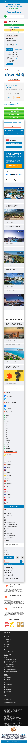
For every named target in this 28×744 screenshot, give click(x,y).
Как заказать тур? (11, 522)
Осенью (8, 550)
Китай (8, 480)
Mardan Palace (10, 290)
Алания (7, 415)
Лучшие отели (9, 701)
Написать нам (10, 537)
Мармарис (8, 434)
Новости (21, 133)
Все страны (15, 506)
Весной (7, 554)
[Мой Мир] (10, 174)
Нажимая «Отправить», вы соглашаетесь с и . (12, 103)
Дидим (7, 425)
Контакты (8, 677)
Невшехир (8, 436)
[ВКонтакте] (6, 174)
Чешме (7, 446)
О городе (21, 130)
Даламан (8, 423)
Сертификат (10, 49)
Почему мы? (9, 515)
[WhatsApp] (17, 174)
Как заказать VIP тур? (12, 524)
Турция (8, 500)
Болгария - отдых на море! (13, 344)
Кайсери (8, 428)
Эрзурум (8, 448)
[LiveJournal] (14, 174)
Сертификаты (18, 6)
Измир (7, 427)
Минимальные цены (10, 664)
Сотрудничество (11, 535)
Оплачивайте (7, 600)
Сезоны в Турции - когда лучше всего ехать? (12, 367)
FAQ (8, 528)
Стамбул (8, 440)
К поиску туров (15, 143)
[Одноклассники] (8, 174)
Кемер (7, 430)
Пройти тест (15, 30)
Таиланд (9, 494)
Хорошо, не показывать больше (14, 741)
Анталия (8, 417)
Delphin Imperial (10, 184)
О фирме (9, 531)
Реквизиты (9, 533)
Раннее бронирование (11, 661)
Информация (9, 689)
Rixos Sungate (9, 248)
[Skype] (19, 174)
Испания (9, 475)
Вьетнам (9, 464)
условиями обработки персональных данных (12, 103)
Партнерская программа (11, 671)
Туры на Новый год (10, 662)
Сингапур (9, 491)
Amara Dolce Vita (10, 269)
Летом (7, 549)
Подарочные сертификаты (12, 657)
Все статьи (14, 388)
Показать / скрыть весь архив (11, 578)
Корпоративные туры (12, 526)
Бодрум (7, 421)
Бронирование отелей (11, 659)
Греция (8, 467)
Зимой (7, 552)
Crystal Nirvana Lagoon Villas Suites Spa (12, 206)
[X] (12, 174)
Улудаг (7, 442)
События (8, 643)
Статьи (7, 646)
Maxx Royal (8, 699)
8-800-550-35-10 (15, 15)
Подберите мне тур (15, 25)
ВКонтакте (9, 396)
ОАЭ (8, 486)
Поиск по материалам (11, 648)
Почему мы (11, 4)
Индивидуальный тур (11, 702)
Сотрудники (8, 682)
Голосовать (9, 557)
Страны (7, 641)
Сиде (7, 438)
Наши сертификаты (15, 607)
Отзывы (9, 6)
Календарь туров (10, 666)
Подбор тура (9, 668)
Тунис (8, 497)
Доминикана (10, 470)
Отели (8, 133)
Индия (8, 472)
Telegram (9, 399)
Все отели (14, 312)
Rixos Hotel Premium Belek (13, 226)
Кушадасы (8, 432)
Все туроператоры (14, 79)
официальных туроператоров (11, 592)
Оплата (19, 4)
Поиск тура (8, 639)
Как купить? (9, 517)
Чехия (8, 502)
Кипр (8, 478)
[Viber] (16, 174)
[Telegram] (21, 174)
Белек (7, 419)
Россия (8, 489)
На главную (8, 636)
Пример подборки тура (14, 27)
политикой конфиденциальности (10, 104)
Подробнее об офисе (18, 49)
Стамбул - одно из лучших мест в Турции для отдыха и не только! (14, 324)
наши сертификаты (13, 613)
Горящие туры (10, 130)
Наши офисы (14, 8)
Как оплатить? (10, 520)
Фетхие (7, 444)
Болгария (9, 461)
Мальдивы (9, 483)
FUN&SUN (9, 454)
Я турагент (17, 97)
